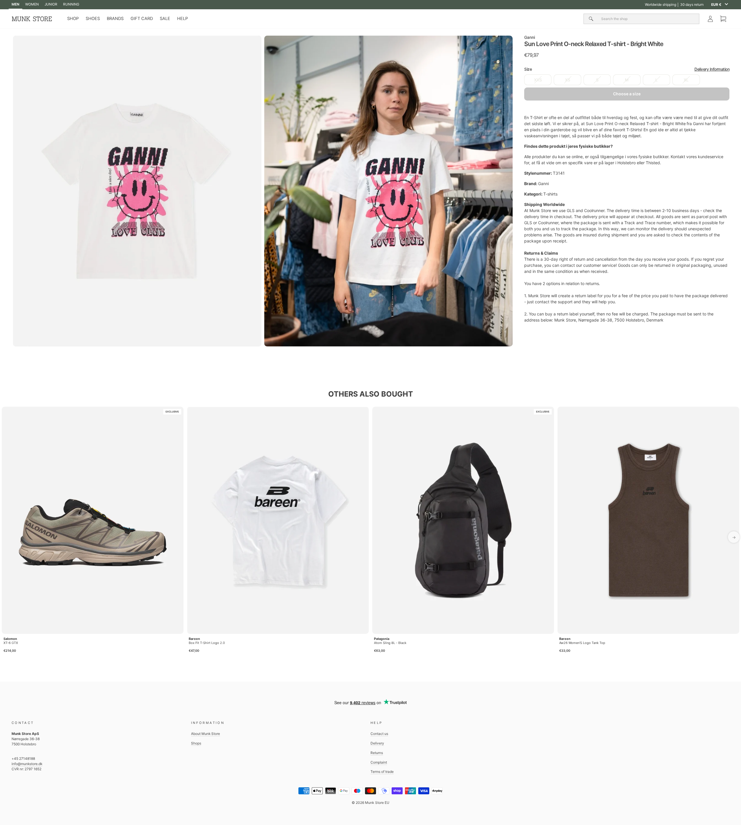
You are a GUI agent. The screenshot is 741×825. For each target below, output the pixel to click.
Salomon (10, 639)
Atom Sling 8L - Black (390, 643)
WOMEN (32, 4)
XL (686, 79)
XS (567, 79)
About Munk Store (205, 733)
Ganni (529, 37)
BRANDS (115, 18)
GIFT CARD (142, 18)
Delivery (377, 743)
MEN (15, 4)
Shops (196, 743)
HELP (182, 18)
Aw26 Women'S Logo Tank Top (582, 643)
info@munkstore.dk (27, 764)
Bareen (194, 639)
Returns (376, 753)
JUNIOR (51, 4)
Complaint (378, 762)
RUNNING (71, 4)
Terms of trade (382, 771)
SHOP (73, 18)
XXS (538, 79)
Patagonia (381, 639)
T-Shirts (633, 129)
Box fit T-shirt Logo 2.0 (207, 643)
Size (626, 69)
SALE (165, 18)
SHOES (93, 18)
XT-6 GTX (10, 643)
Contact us (379, 733)
